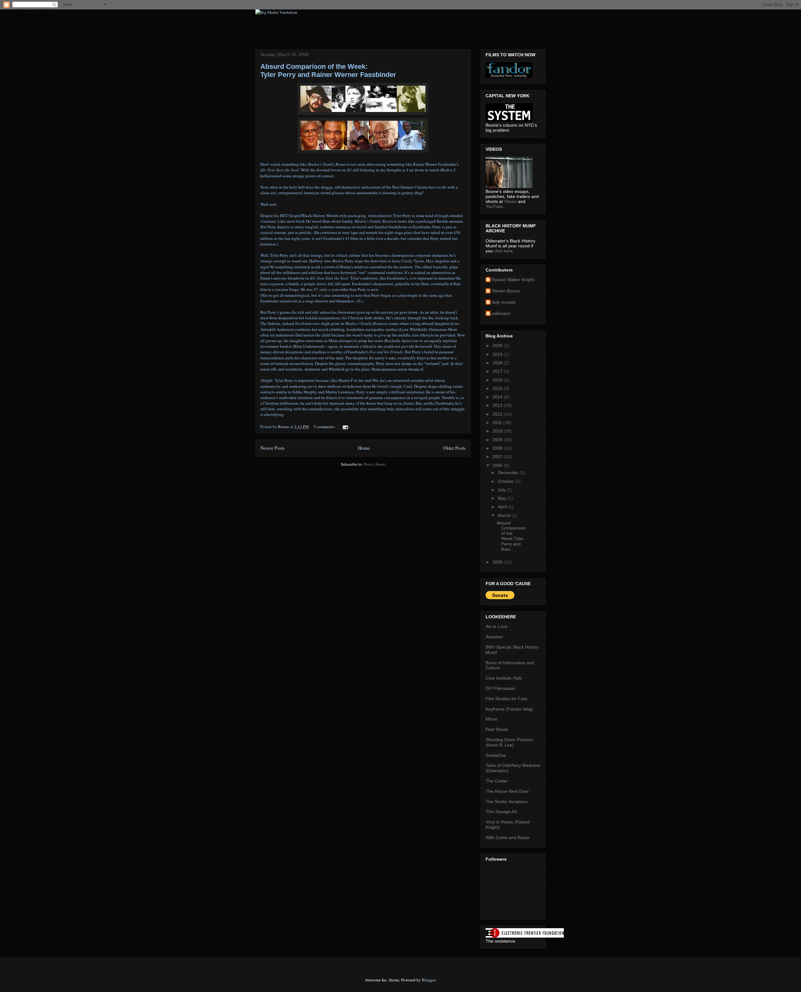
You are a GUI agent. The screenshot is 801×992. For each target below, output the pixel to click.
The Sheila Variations (507, 801)
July (502, 489)
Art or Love (497, 626)
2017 (498, 371)
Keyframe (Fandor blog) (509, 708)
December (509, 472)
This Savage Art (501, 811)
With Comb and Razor (507, 837)
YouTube (494, 206)
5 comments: (325, 426)
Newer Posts (272, 448)
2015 (498, 388)
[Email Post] (344, 426)
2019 (498, 354)
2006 (498, 465)
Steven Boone (506, 290)
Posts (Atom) (374, 464)
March (505, 515)
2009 (498, 439)
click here (503, 250)
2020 (498, 345)
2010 (498, 430)
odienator (501, 313)
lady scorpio (504, 302)
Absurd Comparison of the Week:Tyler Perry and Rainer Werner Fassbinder (328, 70)
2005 (498, 561)
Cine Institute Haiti (504, 678)
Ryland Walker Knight (513, 279)
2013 (498, 405)
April (503, 506)
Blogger (428, 980)
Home (364, 448)
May (503, 498)
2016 (498, 379)
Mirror (491, 718)
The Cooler (497, 780)
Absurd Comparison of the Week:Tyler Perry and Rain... (511, 536)
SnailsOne (496, 755)
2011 (497, 422)
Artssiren (494, 636)
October (506, 481)
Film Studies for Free (506, 698)
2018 (498, 362)
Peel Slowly (497, 729)
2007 (498, 456)
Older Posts (454, 448)
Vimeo (510, 201)
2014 (498, 396)
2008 (498, 448)
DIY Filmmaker (500, 688)
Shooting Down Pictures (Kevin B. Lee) (509, 742)
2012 (498, 414)
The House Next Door (507, 791)
